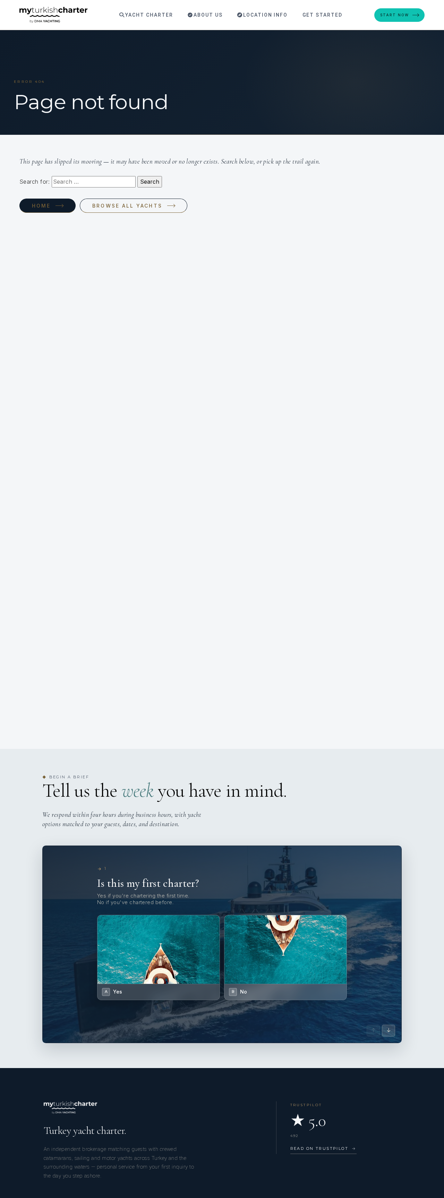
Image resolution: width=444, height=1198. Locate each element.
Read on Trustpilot (323, 1148)
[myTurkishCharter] (53, 15)
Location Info (264, 15)
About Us (207, 15)
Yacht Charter (148, 15)
